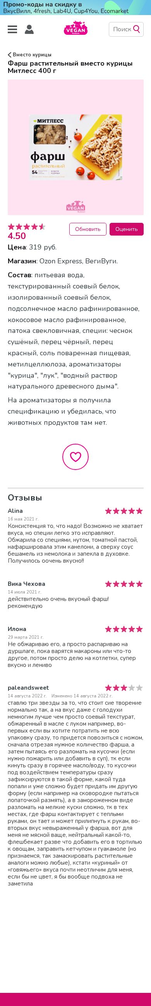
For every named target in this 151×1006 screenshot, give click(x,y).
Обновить (88, 229)
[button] (29, 29)
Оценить (126, 229)
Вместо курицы (31, 54)
